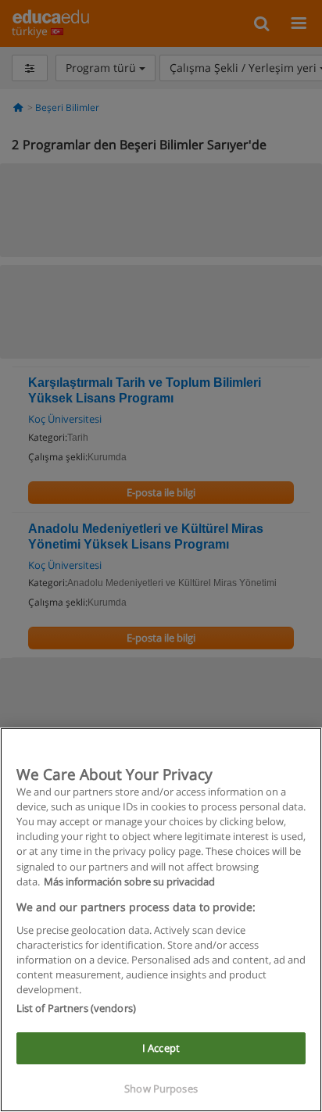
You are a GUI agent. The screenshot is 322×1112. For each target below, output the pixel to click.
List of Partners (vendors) (76, 1008)
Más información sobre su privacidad (129, 881)
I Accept (161, 1048)
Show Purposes (161, 1089)
